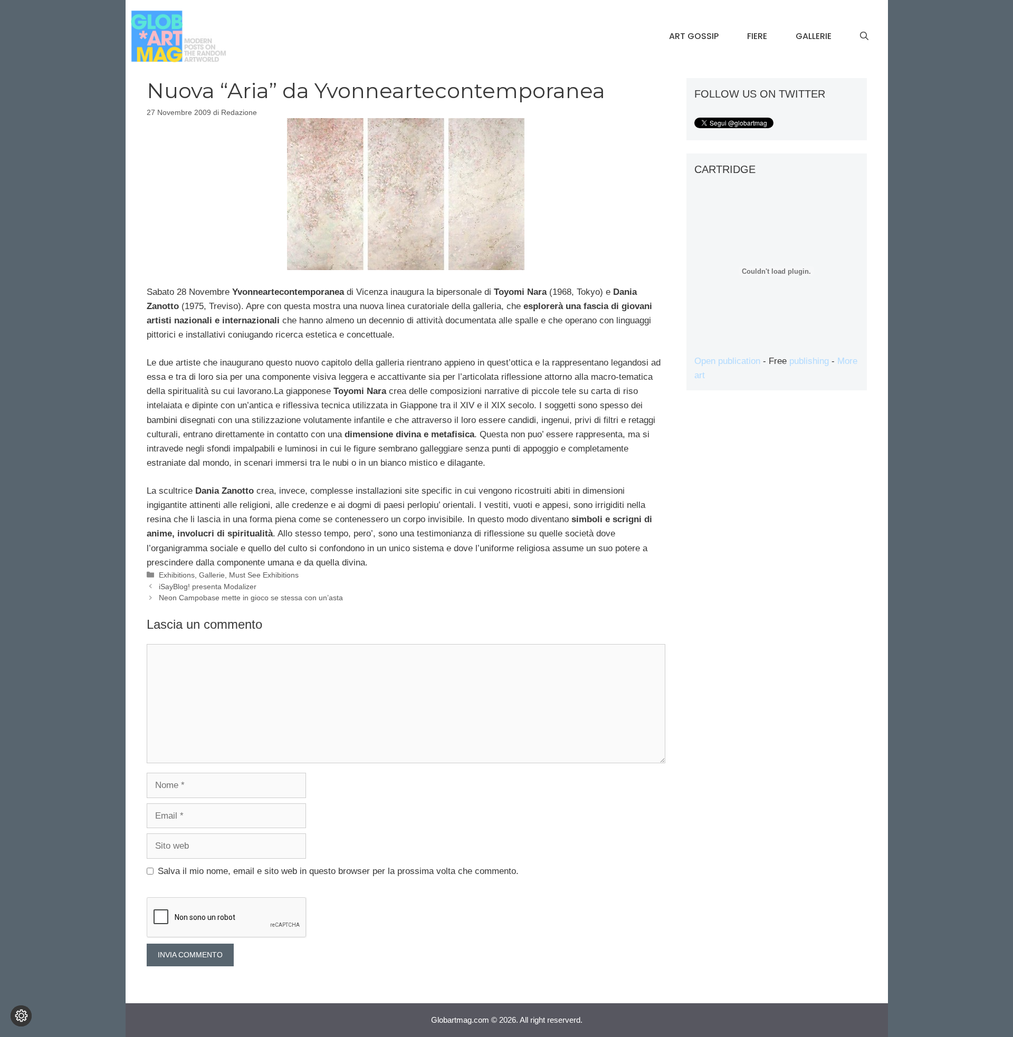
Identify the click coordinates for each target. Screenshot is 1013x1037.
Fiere (757, 36)
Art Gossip (694, 36)
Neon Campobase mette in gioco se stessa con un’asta (251, 597)
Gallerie (814, 36)
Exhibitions (177, 575)
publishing (809, 361)
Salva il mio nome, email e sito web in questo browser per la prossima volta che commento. (338, 871)
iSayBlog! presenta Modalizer (207, 586)
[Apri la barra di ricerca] (864, 36)
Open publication (727, 361)
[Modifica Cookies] (21, 1015)
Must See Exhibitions (264, 575)
